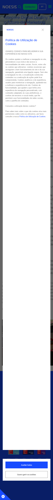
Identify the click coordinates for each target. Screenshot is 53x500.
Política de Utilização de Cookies (32, 116)
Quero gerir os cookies (26, 475)
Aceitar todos (26, 465)
